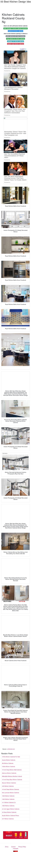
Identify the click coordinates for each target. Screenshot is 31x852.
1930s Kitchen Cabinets (8, 766)
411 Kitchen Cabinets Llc (9, 802)
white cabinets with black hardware (15, 36)
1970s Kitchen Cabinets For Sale (11, 757)
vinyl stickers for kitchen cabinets (15, 39)
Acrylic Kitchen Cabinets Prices (10, 815)
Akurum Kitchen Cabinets (9, 783)
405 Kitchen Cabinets (8, 786)
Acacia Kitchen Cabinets (8, 760)
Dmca (6, 847)
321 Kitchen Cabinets (8, 819)
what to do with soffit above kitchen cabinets (15, 26)
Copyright (15, 848)
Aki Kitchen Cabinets (7, 763)
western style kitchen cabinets (15, 44)
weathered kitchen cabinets (15, 31)
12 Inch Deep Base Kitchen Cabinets (12, 779)
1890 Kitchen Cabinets (8, 796)
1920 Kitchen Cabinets (8, 799)
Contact (13, 847)
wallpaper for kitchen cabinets (15, 41)
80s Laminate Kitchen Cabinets (10, 792)
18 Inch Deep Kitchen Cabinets (10, 789)
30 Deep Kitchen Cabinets (9, 812)
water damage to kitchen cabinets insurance (15, 28)
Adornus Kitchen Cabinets (9, 773)
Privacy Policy (22, 847)
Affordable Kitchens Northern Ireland (12, 776)
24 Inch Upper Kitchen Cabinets (10, 809)
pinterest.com (11, 749)
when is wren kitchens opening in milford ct (15, 33)
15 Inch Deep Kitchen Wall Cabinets (12, 770)
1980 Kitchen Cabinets (8, 806)
